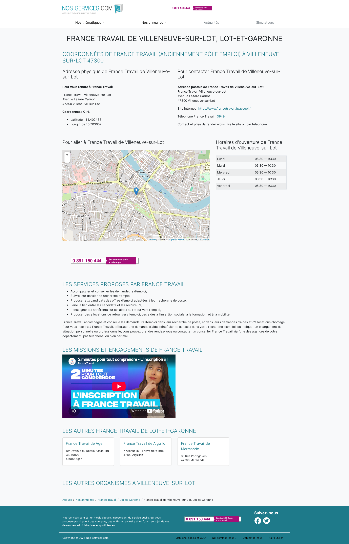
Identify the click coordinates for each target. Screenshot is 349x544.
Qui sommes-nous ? (224, 537)
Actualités (211, 22)
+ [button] (67, 154)
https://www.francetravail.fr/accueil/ (224, 108)
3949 (221, 116)
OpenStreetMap (177, 239)
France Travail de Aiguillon (145, 443)
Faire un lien (276, 537)
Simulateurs (265, 22)
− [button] (67, 160)
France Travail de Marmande (195, 446)
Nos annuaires (153, 22)
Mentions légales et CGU (191, 537)
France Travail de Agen (85, 443)
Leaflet (152, 239)
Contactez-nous (252, 537)
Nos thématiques (88, 22)
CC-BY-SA (204, 239)
